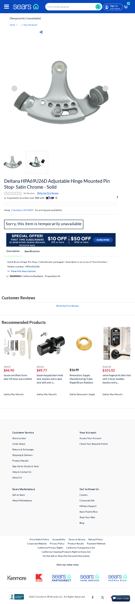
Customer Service (23, 432)
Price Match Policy (39, 539)
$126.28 (107, 366)
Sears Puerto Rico (89, 511)
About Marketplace (22, 500)
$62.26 (40, 366)
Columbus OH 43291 (22, 210)
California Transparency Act (80, 547)
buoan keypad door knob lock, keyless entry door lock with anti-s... (50, 379)
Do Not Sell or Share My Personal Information (66, 555)
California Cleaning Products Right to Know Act (66, 551)
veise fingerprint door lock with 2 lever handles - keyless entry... (117, 379)
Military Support (88, 506)
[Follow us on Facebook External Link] (92, 597)
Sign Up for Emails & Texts (25, 466)
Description (13, 251)
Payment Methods (96, 543)
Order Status (18, 443)
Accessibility (58, 539)
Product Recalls (20, 460)
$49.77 (42, 370)
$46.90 (9, 370)
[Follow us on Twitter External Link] (102, 597)
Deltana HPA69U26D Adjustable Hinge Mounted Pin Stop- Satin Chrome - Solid (57, 184)
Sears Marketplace (23, 489)
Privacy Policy (57, 543)
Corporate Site (87, 500)
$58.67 (7, 366)
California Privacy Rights (50, 547)
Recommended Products (24, 322)
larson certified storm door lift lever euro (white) (18, 377)
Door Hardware (30, 25)
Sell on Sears (18, 494)
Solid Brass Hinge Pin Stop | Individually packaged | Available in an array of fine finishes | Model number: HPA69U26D (57, 264)
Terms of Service (76, 539)
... (19, 25)
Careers (84, 494)
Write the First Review (47, 193)
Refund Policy (95, 539)
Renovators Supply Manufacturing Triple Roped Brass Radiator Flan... (81, 379)
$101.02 (109, 370)
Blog (82, 522)
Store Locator (19, 438)
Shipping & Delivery (22, 455)
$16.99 (74, 370)
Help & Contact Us (21, 471)
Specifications (32, 251)
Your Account (88, 432)
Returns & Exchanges (23, 449)
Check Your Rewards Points (94, 443)
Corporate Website (37, 543)
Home (12, 25)
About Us (17, 477)
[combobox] (73, 6)
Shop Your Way (87, 517)
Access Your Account (90, 438)
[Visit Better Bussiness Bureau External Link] (16, 596)
